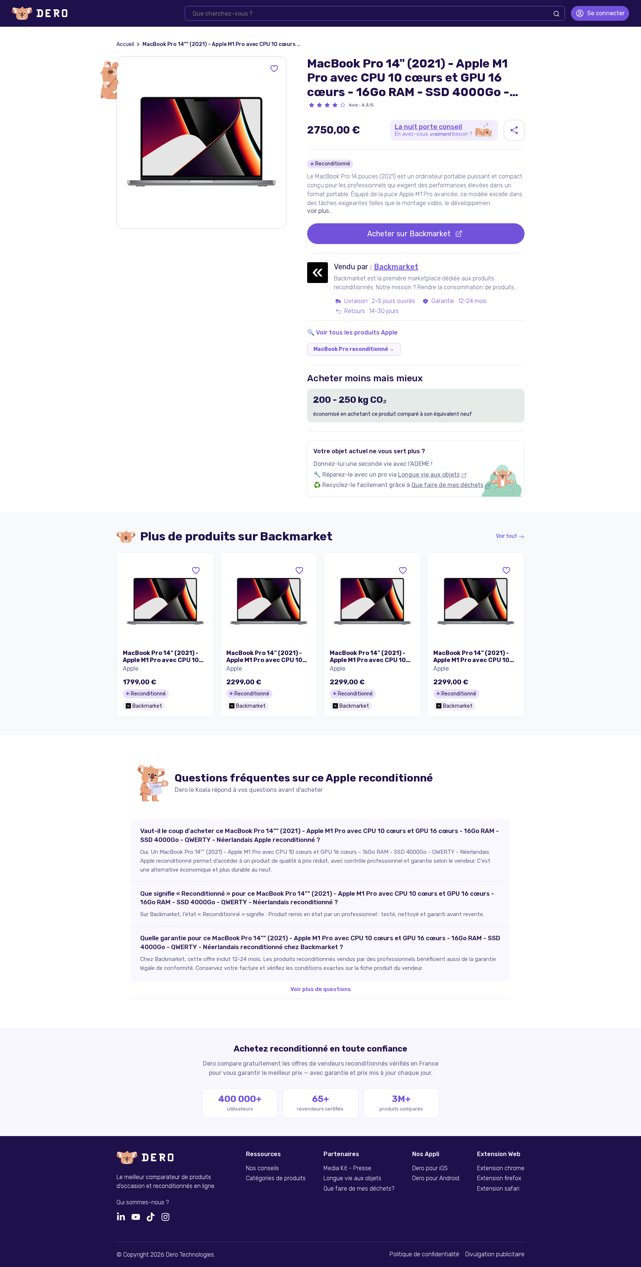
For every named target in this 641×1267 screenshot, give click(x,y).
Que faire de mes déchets (447, 484)
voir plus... (319, 210)
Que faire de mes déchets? (358, 1188)
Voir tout (506, 536)
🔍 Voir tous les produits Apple (352, 332)
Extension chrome (501, 1168)
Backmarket (396, 266)
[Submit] (556, 13)
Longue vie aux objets (429, 474)
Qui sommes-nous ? (142, 1202)
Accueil (125, 44)
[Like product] (274, 68)
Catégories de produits (276, 1178)
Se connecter (606, 13)
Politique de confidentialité (424, 1254)
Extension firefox (499, 1178)
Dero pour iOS (430, 1168)
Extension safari (498, 1188)
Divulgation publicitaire (495, 1254)
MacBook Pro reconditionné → (353, 349)
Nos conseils (262, 1168)
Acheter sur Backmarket (409, 233)
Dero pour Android (435, 1178)
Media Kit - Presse (347, 1168)
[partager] (514, 130)
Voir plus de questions (320, 989)
